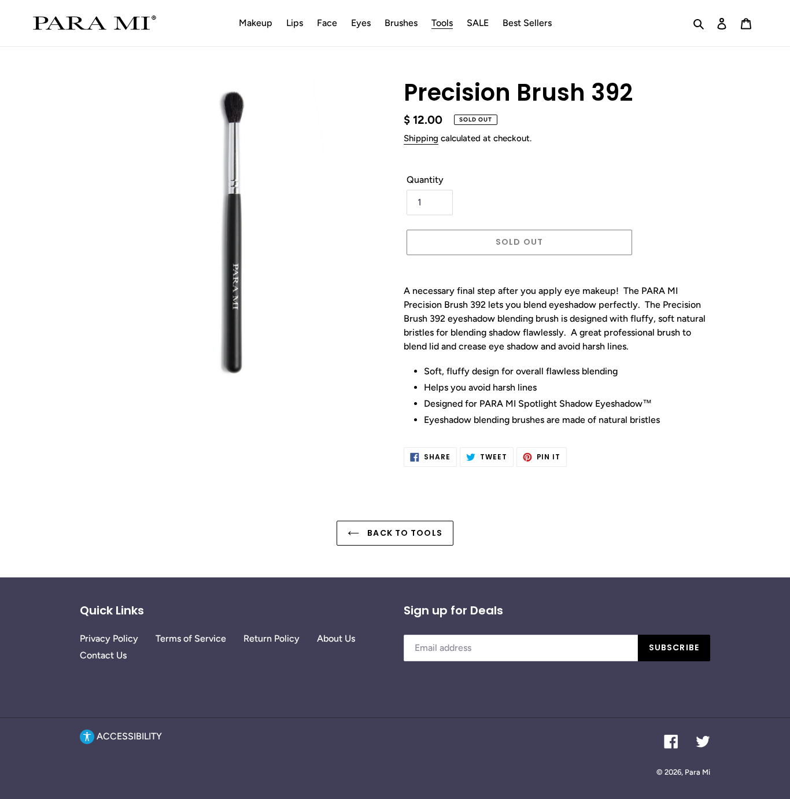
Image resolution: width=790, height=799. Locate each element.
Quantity (425, 179)
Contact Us (103, 655)
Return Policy (271, 638)
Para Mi (697, 772)
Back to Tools (403, 533)
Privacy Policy (109, 638)
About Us (336, 638)
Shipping (421, 138)
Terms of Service (191, 638)
